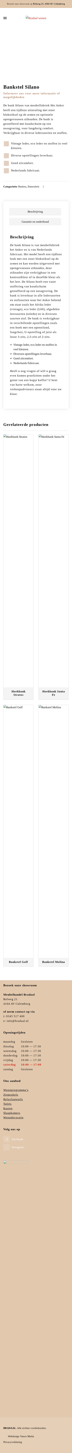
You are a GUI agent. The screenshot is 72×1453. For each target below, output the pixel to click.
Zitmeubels (28, 38)
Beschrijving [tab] (35, 211)
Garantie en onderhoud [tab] (35, 221)
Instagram (18, 1147)
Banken (39, 38)
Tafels (7, 1103)
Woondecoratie (13, 1117)
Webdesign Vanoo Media (21, 1436)
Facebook (17, 1139)
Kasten (8, 1108)
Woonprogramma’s (15, 1090)
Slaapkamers (11, 1113)
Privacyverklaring (12, 1442)
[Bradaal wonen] (36, 18)
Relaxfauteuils (13, 1099)
